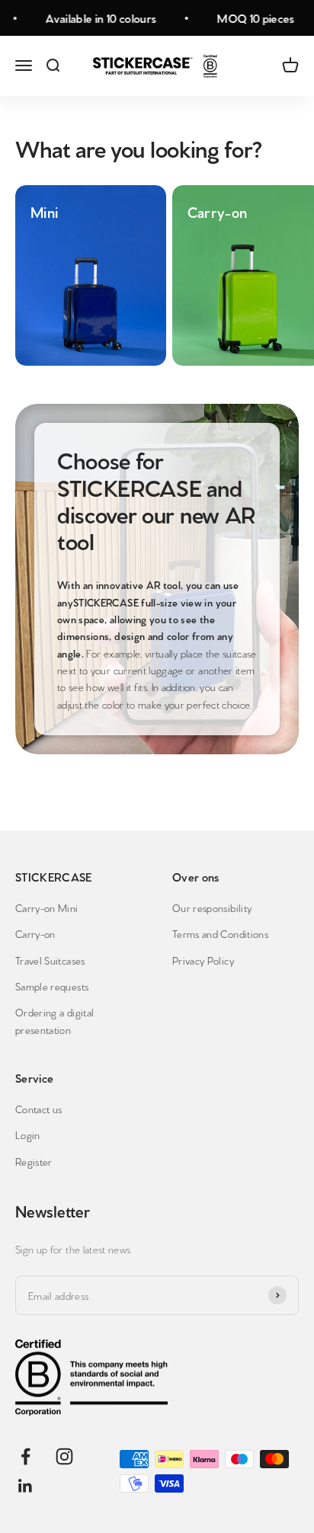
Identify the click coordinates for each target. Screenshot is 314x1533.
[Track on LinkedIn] (25, 1486)
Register (34, 1161)
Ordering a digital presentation (54, 1020)
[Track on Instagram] (64, 1456)
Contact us (38, 1109)
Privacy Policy (203, 960)
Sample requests (51, 986)
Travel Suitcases (50, 960)
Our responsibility (212, 907)
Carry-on (35, 933)
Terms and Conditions (220, 933)
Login (27, 1134)
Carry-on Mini (46, 907)
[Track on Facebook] (25, 1456)
